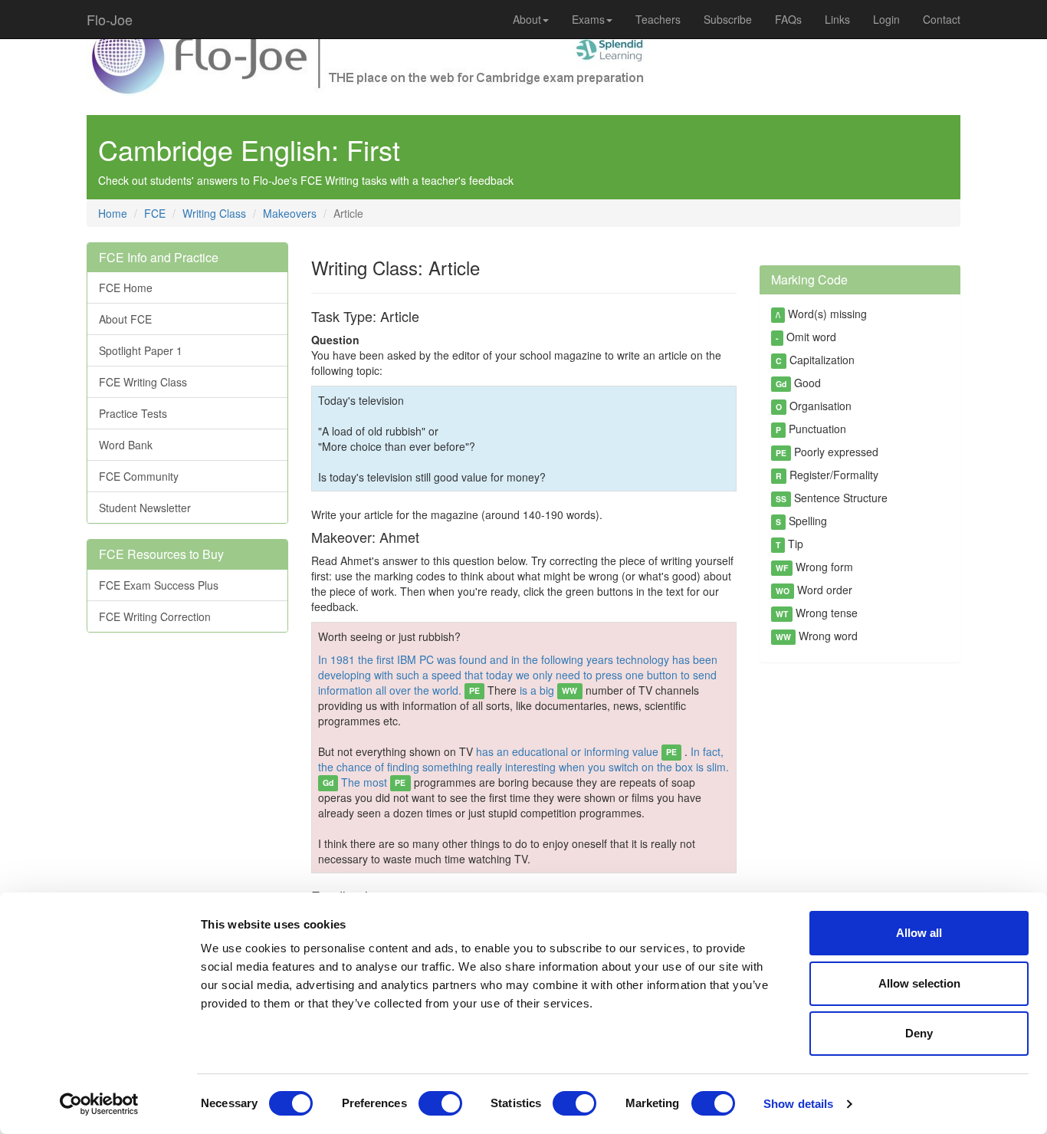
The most (373, 782)
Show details (798, 1103)
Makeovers (290, 213)
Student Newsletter (145, 507)
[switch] (440, 1103)
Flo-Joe (110, 19)
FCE (155, 213)
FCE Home (126, 287)
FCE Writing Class (143, 382)
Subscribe (728, 19)
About (527, 19)
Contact (941, 19)
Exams (588, 19)
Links (837, 19)
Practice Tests (133, 413)
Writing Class (214, 213)
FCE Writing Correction (155, 616)
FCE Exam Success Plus (158, 585)
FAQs (788, 19)
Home (112, 213)
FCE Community (139, 476)
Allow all (919, 932)
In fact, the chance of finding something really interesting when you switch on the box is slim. (523, 766)
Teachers (658, 19)
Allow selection (919, 983)
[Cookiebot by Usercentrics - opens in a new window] (99, 1104)
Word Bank (126, 444)
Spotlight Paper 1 (140, 350)
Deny (919, 1033)
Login (886, 19)
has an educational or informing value (576, 751)
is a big (548, 690)
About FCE (125, 319)
